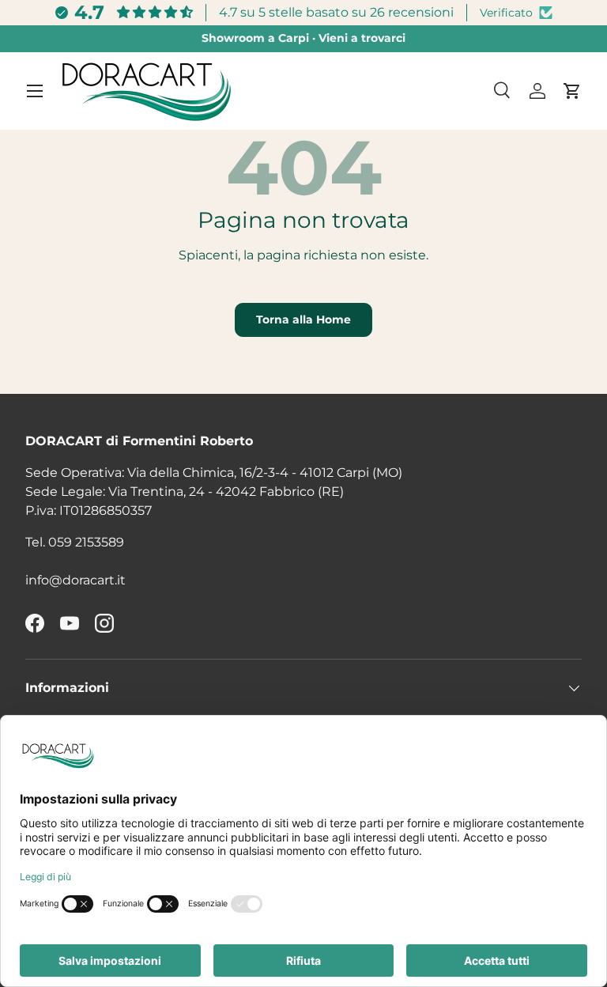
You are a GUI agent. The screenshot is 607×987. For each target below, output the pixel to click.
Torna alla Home (303, 319)
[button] (572, 91)
